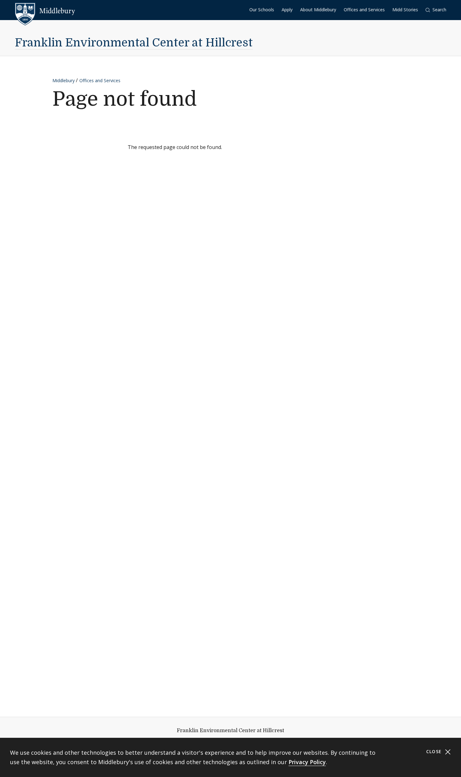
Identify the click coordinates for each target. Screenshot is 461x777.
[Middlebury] (45, 11)
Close (434, 751)
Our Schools (261, 10)
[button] (436, 10)
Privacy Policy (307, 762)
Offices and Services (364, 10)
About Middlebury (318, 10)
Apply (287, 10)
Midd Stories (405, 10)
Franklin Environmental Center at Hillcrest (134, 42)
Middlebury (63, 80)
